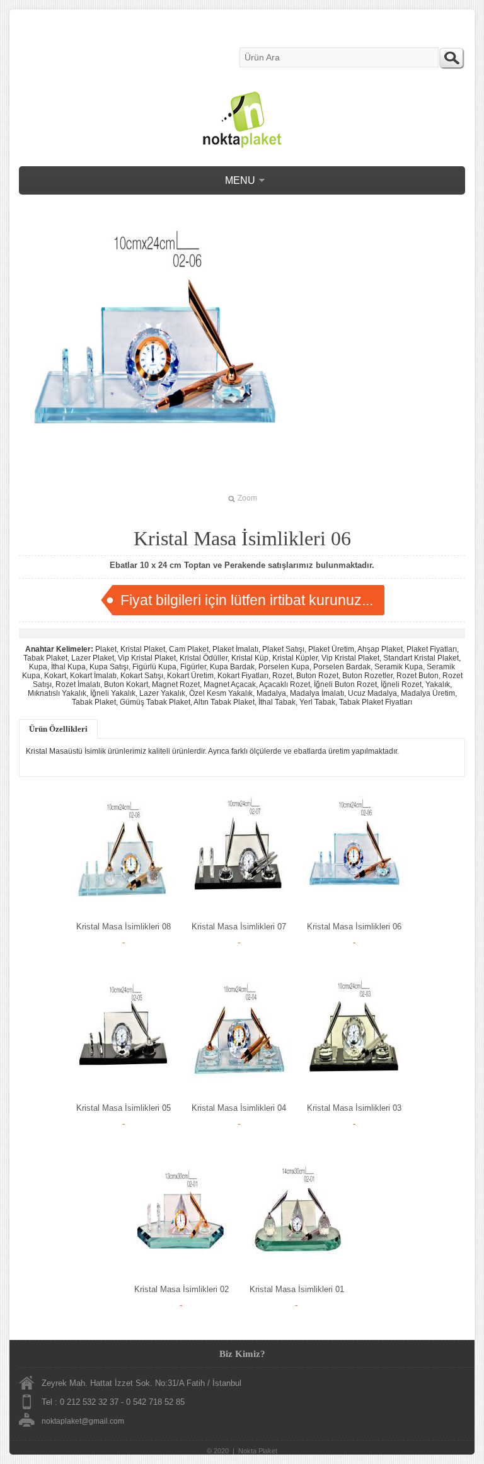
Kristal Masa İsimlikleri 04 (239, 1108)
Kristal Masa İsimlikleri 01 (297, 1289)
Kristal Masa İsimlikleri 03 (354, 1108)
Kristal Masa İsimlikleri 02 (181, 1289)
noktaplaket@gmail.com (83, 1421)
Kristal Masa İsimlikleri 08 (123, 926)
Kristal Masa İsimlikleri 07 (239, 926)
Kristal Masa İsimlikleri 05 (123, 1108)
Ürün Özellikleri (58, 729)
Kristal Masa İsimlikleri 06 (354, 926)
